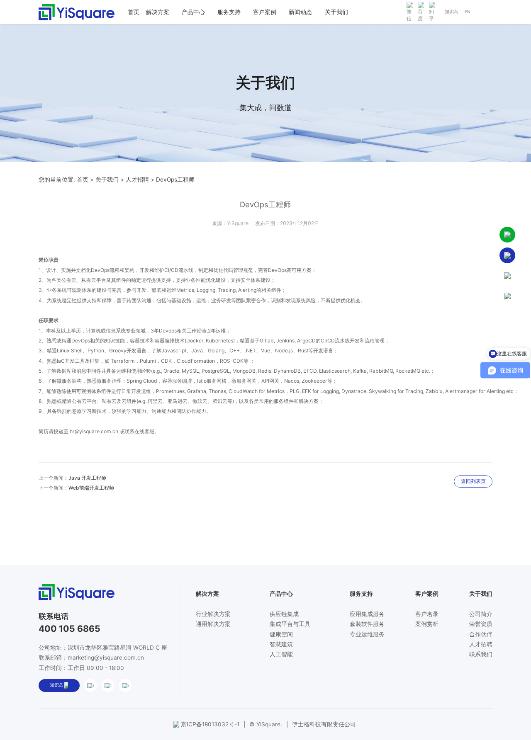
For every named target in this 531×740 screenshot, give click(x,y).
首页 (82, 179)
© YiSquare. (265, 724)
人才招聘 (137, 179)
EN (467, 12)
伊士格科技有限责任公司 (324, 724)
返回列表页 (473, 481)
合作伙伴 (480, 634)
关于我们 (107, 179)
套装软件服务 (367, 624)
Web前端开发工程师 (91, 488)
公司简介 (480, 614)
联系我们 (480, 654)
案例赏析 (426, 624)
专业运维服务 (367, 634)
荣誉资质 (480, 624)
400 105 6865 (69, 628)
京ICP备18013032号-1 (210, 724)
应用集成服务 (367, 614)
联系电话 (53, 616)
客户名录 (426, 614)
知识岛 (451, 12)
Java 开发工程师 (87, 478)
